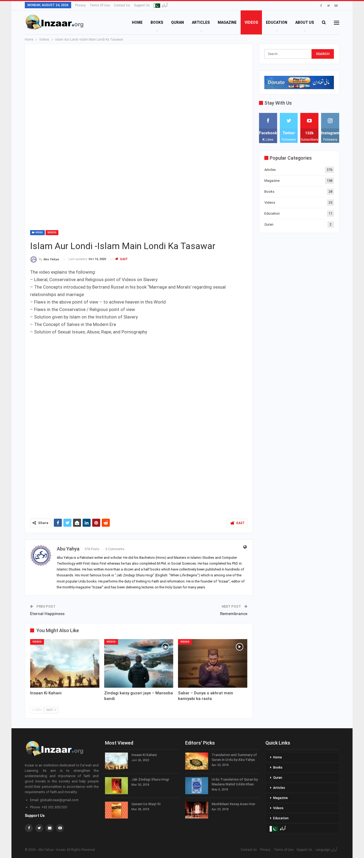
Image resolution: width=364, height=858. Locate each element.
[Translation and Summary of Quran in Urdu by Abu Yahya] (196, 761)
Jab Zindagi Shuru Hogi (150, 779)
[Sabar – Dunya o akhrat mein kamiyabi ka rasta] (212, 663)
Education (276, 22)
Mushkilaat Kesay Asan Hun (233, 804)
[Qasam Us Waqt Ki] (116, 810)
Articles (201, 22)
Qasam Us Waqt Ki (145, 804)
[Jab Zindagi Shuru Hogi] (116, 785)
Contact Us (122, 5)
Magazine (227, 22)
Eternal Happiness (47, 613)
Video (39, 232)
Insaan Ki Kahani (144, 755)
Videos (251, 22)
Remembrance (233, 613)
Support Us (142, 5)
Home (137, 22)
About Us (304, 22)
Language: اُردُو (327, 850)
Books (157, 22)
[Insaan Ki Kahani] (64, 663)
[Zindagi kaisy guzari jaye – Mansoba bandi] (138, 663)
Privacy (80, 5)
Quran (177, 22)
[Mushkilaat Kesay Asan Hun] (196, 810)
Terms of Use (100, 5)
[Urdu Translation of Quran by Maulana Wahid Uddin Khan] (196, 785)
